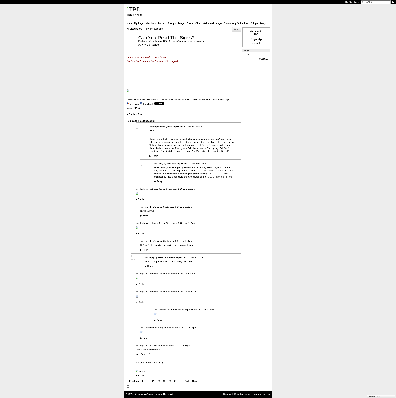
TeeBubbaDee (155, 189)
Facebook (148, 104)
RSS (128, 386)
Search (393, 2)
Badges (227, 394)
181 (187, 381)
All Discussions (134, 28)
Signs (188, 99)
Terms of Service (261, 394)
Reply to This (134, 114)
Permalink (151, 126)
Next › (195, 381)
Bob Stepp (158, 327)
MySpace (134, 104)
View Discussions (150, 44)
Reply (153, 156)
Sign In (356, 2)
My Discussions (154, 28)
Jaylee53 (152, 345)
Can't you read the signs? (171, 99)
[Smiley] (140, 371)
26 (158, 381)
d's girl (152, 41)
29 (175, 381)
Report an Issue (242, 394)
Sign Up (348, 2)
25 (153, 381)
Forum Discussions (196, 41)
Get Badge (264, 59)
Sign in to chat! (374, 396)
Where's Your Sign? (220, 99)
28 (169, 381)
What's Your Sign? (201, 99)
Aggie (149, 394)
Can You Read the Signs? (145, 99)
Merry (170, 163)
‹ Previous (133, 381)
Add (238, 29)
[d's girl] (131, 43)
